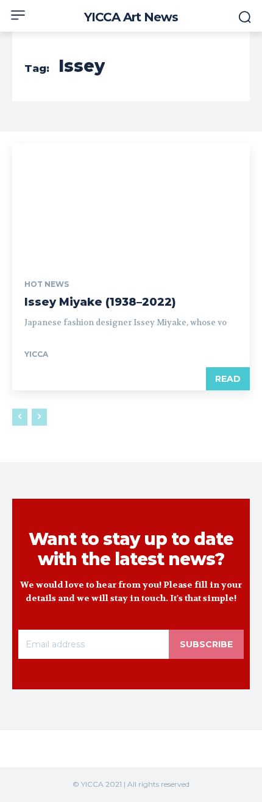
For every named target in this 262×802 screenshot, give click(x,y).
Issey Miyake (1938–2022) (100, 302)
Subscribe (206, 644)
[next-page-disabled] (39, 417)
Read (228, 378)
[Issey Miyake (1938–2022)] (131, 203)
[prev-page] (19, 417)
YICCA (36, 354)
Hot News (46, 284)
